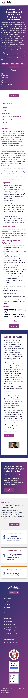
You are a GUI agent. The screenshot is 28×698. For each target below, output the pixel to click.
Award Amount (6, 113)
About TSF (6, 601)
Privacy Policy (5, 692)
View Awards (14, 524)
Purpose (4, 107)
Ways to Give (7, 607)
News (5, 612)
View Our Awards (8, 604)
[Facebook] (5, 642)
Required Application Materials (11, 116)
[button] (25, 2)
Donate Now (14, 592)
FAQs (5, 610)
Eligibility (4, 110)
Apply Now (14, 95)
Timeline (4, 122)
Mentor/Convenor (8, 119)
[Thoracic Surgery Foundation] (7, 2)
